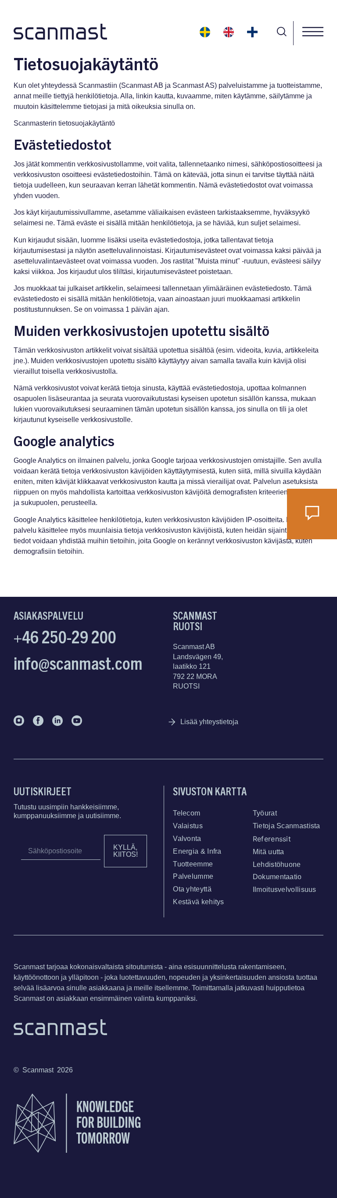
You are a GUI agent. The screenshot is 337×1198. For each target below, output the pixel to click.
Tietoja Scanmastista (286, 826)
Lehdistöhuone (277, 864)
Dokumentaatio (277, 876)
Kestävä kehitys (198, 902)
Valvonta (187, 838)
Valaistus (188, 826)
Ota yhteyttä (192, 889)
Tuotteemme (193, 864)
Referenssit (272, 838)
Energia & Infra (197, 851)
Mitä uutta (268, 851)
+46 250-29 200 (65, 636)
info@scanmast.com (78, 662)
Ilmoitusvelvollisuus (284, 889)
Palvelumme (193, 876)
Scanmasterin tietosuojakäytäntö (64, 123)
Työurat (265, 813)
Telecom (186, 813)
